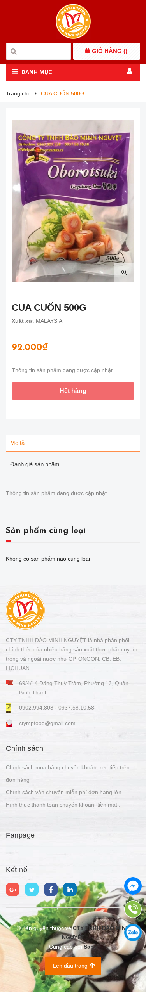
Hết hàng (73, 391)
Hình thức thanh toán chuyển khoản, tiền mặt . (63, 805)
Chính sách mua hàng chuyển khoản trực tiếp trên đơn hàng (68, 773)
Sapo (90, 947)
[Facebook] (51, 889)
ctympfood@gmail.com (47, 723)
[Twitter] (32, 889)
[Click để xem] (73, 201)
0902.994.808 (37, 708)
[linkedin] (70, 889)
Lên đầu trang (70, 966)
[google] (12, 889)
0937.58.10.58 (76, 708)
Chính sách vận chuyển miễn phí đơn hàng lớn (63, 792)
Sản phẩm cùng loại (46, 531)
